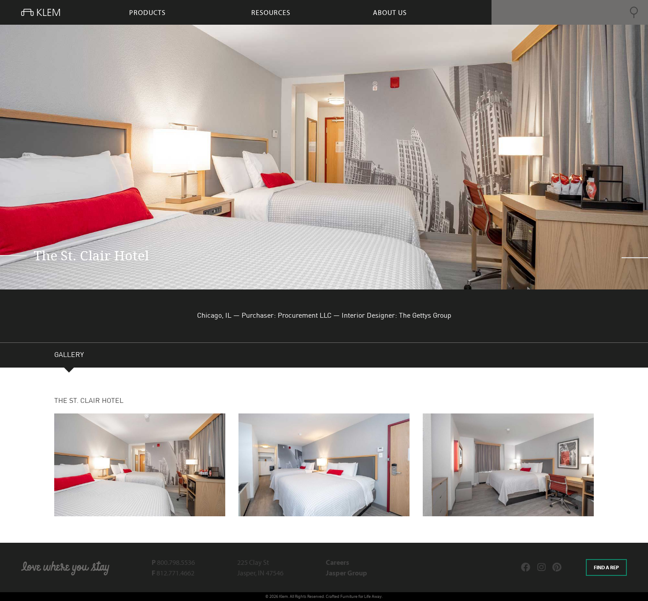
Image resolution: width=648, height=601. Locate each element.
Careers (337, 562)
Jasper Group (346, 572)
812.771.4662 (173, 572)
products (147, 12)
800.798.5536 (173, 562)
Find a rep (606, 567)
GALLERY (69, 355)
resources (270, 12)
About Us (390, 12)
